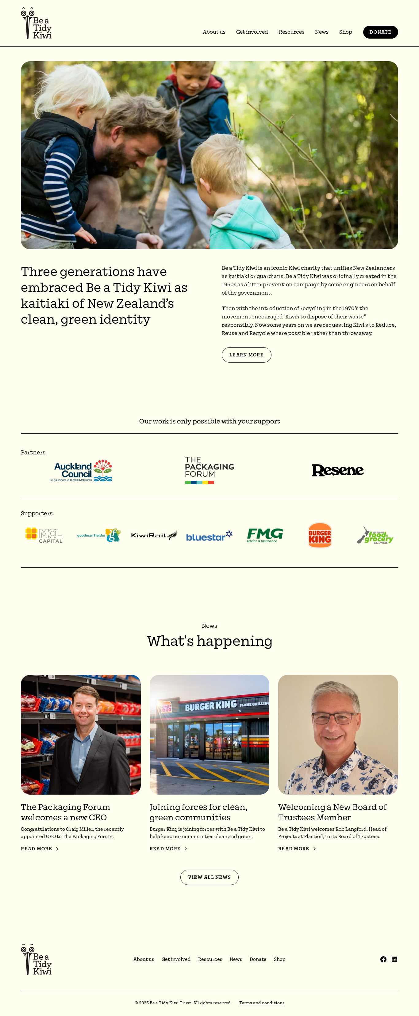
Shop (345, 32)
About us (214, 32)
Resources (291, 32)
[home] (36, 23)
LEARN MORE (246, 355)
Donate (258, 959)
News (322, 32)
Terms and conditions (262, 1003)
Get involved (252, 32)
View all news (209, 877)
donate (381, 32)
